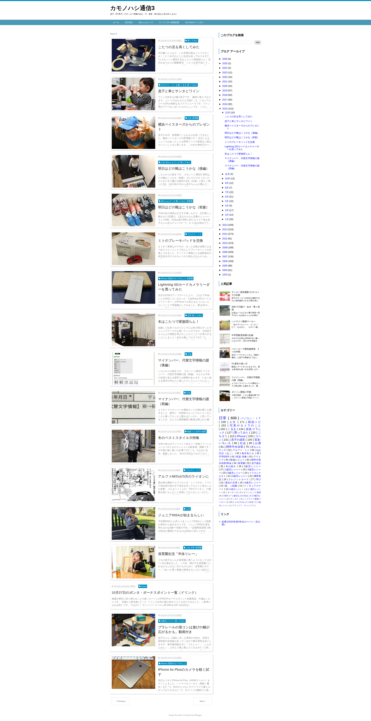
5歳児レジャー (235, 473)
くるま (232, 429)
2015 (225, 108)
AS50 (226, 496)
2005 (225, 265)
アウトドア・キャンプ (242, 505)
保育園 (242, 463)
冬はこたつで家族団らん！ (238, 154)
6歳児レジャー (253, 482)
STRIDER (224, 456)
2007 (225, 256)
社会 (243, 443)
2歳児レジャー (240, 476)
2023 (225, 72)
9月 (227, 183)
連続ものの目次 (241, 496)
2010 (225, 243)
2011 (225, 238)
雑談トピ (254, 421)
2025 (225, 63)
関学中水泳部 (235, 446)
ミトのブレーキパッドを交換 (240, 142)
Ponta (242, 502)
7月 (227, 192)
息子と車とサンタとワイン (238, 121)
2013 (225, 229)
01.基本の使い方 (240, 363)
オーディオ (233, 492)
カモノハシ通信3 (132, 8)
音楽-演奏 (241, 456)
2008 (225, 252)
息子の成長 (238, 439)
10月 (228, 178)
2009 (225, 247)
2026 (225, 59)
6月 (227, 196)
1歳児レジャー (233, 469)
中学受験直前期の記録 (242, 335)
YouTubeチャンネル (194, 22)
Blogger (198, 715)
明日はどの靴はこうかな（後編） (242, 133)
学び (258, 479)
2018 (225, 95)
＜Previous (121, 701)
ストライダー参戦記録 (169, 22)
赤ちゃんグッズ (146, 22)
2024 (225, 68)
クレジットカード (239, 479)
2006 (225, 261)
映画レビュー (237, 460)
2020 (225, 86)
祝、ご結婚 (231, 486)
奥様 (251, 502)
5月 (227, 201)
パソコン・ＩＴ (250, 418)
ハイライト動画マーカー (243, 321)
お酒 (258, 443)
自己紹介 (129, 22)
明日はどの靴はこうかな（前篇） (242, 137)
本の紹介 (231, 466)
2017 (225, 99)
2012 (225, 234)
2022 (225, 77)
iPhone (242, 436)
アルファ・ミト (241, 450)
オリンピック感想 (252, 492)
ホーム (116, 22)
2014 (225, 225)
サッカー (235, 499)
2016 (225, 104)
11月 (227, 174)
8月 (227, 187)
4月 (227, 205)
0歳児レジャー (237, 489)
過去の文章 (231, 482)
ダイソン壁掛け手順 (241, 392)
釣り (232, 502)
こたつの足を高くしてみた (238, 116)
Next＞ (203, 701)
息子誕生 (256, 463)
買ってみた (241, 432)
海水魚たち (248, 453)
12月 (228, 112)
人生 (233, 421)
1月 (227, 219)
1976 (225, 274)
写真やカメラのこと (245, 425)
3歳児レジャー (252, 466)
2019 (225, 90)
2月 (227, 215)
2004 (225, 270)
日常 (223, 418)
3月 (227, 210)
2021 (225, 81)
